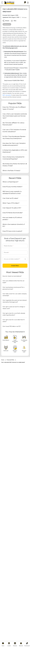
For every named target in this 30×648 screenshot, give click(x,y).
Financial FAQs (10, 359)
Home (2, 359)
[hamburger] (2, 2)
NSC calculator (7, 95)
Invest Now (15, 265)
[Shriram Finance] (9, 2)
